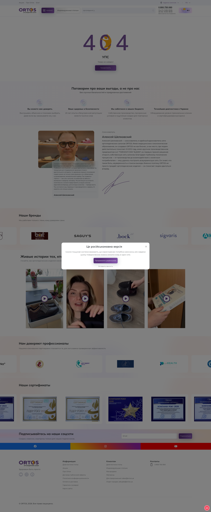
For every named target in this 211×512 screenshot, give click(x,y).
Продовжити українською (105, 261)
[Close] (146, 246)
